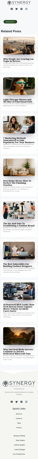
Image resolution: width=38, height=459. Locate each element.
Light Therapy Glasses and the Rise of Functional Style (17, 100)
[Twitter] (16, 9)
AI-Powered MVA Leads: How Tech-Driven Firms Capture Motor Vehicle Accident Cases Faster (18, 307)
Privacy (19, 427)
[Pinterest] (21, 9)
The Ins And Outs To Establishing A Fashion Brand (19, 224)
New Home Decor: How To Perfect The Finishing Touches (17, 182)
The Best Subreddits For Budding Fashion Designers (17, 265)
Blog (19, 423)
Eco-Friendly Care (19, 454)
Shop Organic (20, 440)
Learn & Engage (19, 449)
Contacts (19, 418)
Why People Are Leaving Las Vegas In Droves (18, 60)
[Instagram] (26, 9)
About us (19, 414)
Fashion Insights (19, 445)
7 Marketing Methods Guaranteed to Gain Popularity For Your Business (18, 140)
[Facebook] (12, 9)
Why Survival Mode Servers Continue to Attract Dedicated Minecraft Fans (18, 351)
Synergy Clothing (19, 436)
